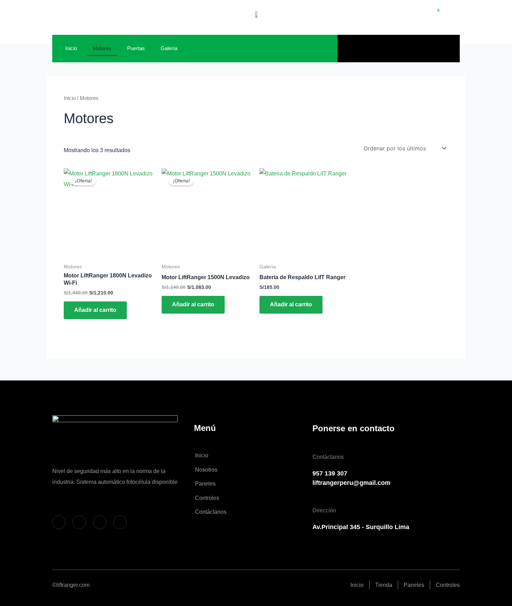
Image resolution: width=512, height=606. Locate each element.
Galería (169, 48)
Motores (102, 48)
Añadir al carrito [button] (95, 310)
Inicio (71, 48)
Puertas (136, 48)
